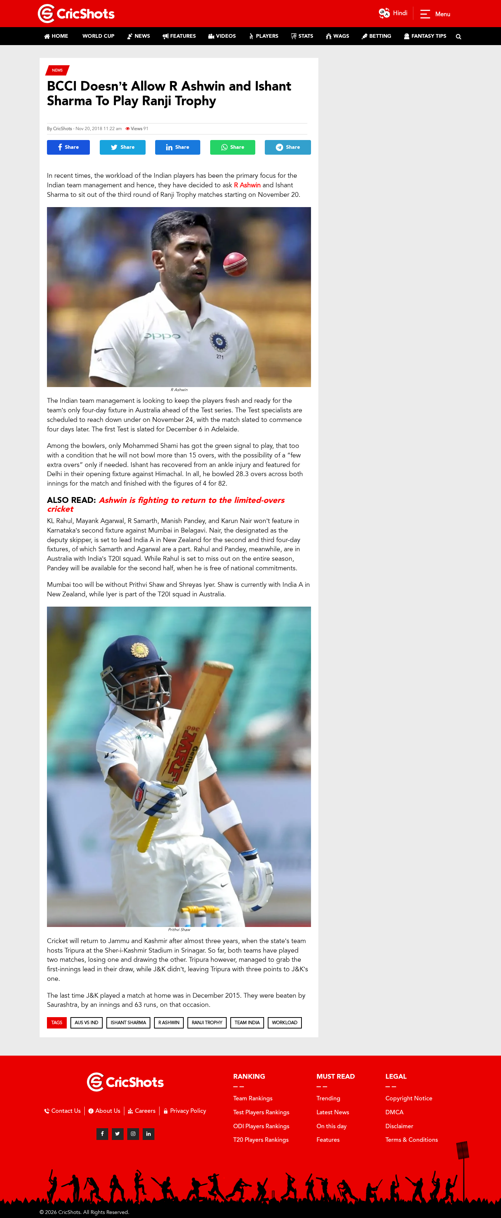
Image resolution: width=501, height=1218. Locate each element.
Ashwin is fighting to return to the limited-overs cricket (165, 505)
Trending (328, 1098)
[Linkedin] (148, 1134)
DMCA (394, 1112)
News (57, 70)
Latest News (333, 1112)
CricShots (62, 129)
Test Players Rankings (261, 1112)
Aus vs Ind (86, 1023)
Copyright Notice (408, 1098)
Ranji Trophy (207, 1023)
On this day (332, 1126)
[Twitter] (118, 1134)
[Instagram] (133, 1134)
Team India (247, 1023)
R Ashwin (247, 185)
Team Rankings (253, 1098)
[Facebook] (102, 1134)
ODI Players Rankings (261, 1126)
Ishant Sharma (128, 1023)
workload (284, 1023)
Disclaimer (399, 1126)
